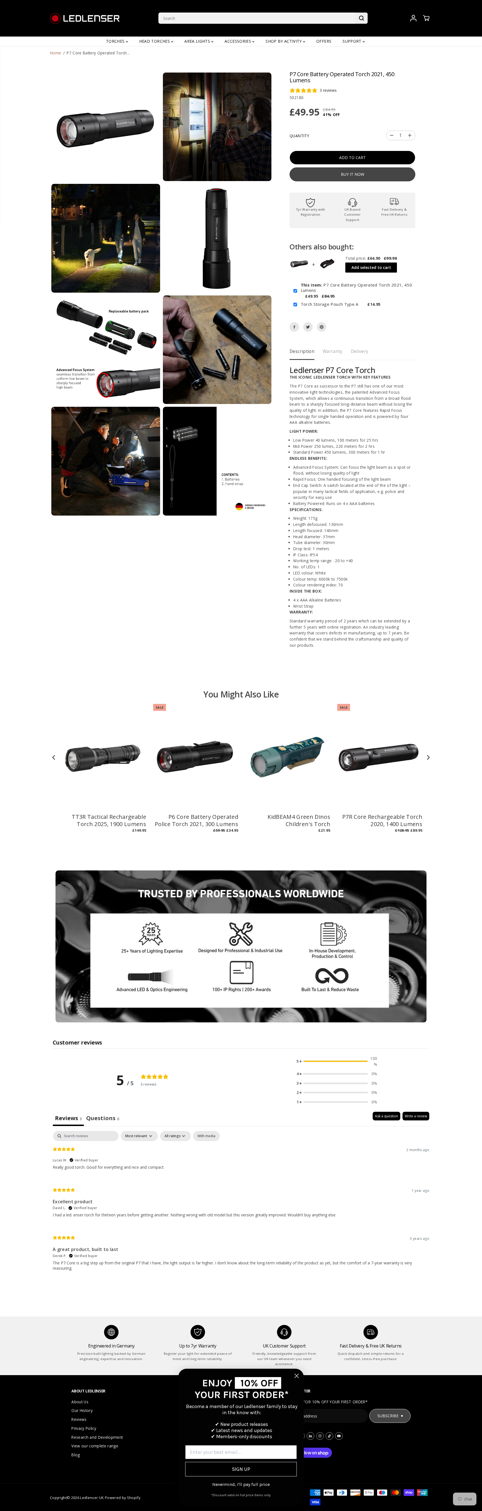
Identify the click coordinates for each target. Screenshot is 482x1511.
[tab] (102, 1119)
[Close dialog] (297, 1376)
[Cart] (426, 18)
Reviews (78, 1419)
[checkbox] (206, 1136)
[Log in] (413, 18)
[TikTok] (329, 1436)
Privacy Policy (83, 1428)
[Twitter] (308, 327)
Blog (75, 1454)
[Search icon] (361, 18)
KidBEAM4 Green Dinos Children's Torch (298, 820)
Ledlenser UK (92, 1497)
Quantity (299, 135)
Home (55, 53)
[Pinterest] (321, 327)
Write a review (416, 1116)
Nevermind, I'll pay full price (241, 1484)
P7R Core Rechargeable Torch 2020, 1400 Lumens (382, 820)
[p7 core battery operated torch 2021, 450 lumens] (105, 127)
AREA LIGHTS (197, 41)
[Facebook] (294, 327)
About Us (79, 1401)
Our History (82, 1410)
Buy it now (352, 174)
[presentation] (54, 757)
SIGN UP (241, 1469)
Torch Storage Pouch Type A (329, 304)
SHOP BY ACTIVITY (284, 41)
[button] (337, 1061)
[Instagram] (320, 1436)
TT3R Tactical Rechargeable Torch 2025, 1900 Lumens (109, 820)
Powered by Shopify (122, 1497)
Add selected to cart (371, 267)
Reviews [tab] (68, 1118)
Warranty (333, 351)
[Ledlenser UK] (85, 18)
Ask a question (386, 1116)
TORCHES (116, 41)
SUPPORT (353, 41)
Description (302, 351)
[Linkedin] (310, 1436)
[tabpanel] (241, 1205)
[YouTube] (339, 1436)
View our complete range (94, 1446)
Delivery (359, 351)
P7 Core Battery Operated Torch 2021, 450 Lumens (356, 287)
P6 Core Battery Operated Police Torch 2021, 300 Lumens (196, 820)
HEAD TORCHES (155, 41)
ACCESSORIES (238, 41)
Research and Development (97, 1437)
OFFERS (323, 41)
